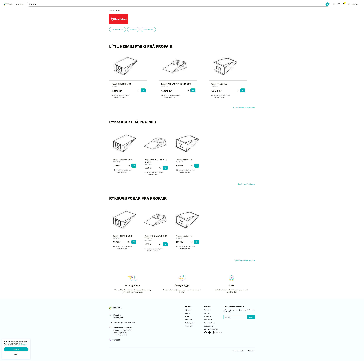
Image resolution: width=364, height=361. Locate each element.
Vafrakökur (251, 351)
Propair (118, 10)
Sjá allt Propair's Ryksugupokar (245, 260)
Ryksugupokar (148, 29)
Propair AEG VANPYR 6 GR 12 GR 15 (176, 84)
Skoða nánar (22, 345)
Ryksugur (133, 29)
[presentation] (19, 4)
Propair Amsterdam (219, 84)
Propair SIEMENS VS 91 (121, 84)
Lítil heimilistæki (117, 29)
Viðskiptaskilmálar (238, 351)
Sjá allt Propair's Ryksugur (246, 184)
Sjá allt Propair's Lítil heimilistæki (244, 107)
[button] (327, 4)
